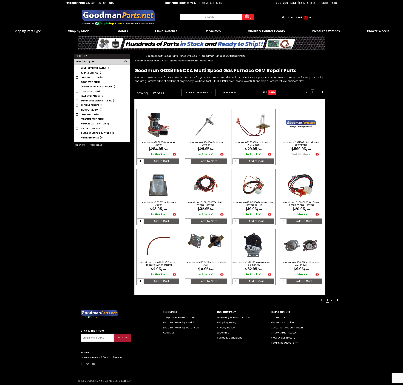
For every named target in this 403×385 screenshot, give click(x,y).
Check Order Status (284, 332)
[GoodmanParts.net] (118, 17)
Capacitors (212, 31)
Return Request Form (284, 343)
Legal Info (223, 332)
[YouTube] (93, 364)
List (264, 92)
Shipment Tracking (283, 322)
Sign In (286, 17)
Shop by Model (79, 31)
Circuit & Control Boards (266, 31)
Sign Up (122, 337)
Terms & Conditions (229, 337)
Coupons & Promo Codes (179, 317)
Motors (122, 31)
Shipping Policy (226, 322)
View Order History (283, 337)
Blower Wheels (378, 31)
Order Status (328, 3)
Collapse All (96, 145)
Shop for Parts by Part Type (181, 327)
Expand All (80, 145)
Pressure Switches (326, 31)
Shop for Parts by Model (178, 322)
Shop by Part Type (27, 31)
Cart (301, 17)
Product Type (85, 61)
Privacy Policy (226, 327)
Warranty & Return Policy (233, 317)
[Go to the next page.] (322, 91)
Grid (272, 92)
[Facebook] (82, 364)
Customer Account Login (287, 327)
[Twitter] (87, 364)
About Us (169, 332)
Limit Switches (166, 31)
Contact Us (307, 3)
